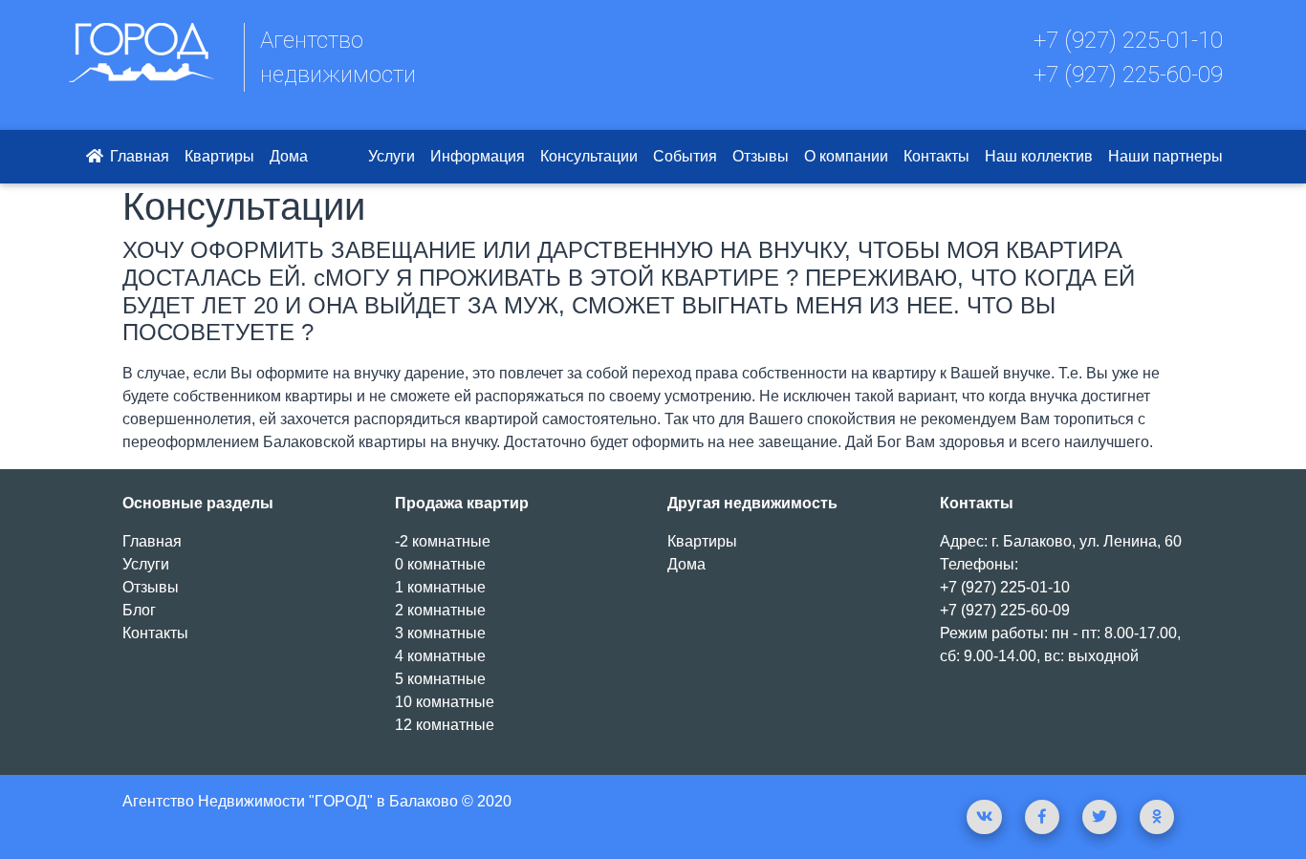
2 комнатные (440, 610)
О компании (846, 156)
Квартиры (219, 156)
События (685, 156)
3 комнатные (440, 633)
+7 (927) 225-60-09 (1128, 74)
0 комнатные (440, 564)
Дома (289, 156)
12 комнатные (444, 725)
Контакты (936, 156)
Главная (137, 156)
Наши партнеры (1165, 156)
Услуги (391, 156)
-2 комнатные (442, 541)
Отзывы (760, 156)
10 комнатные (444, 702)
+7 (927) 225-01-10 (1128, 40)
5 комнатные (440, 679)
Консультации (589, 156)
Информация (477, 156)
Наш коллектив (1039, 156)
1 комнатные (440, 587)
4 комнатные (440, 656)
